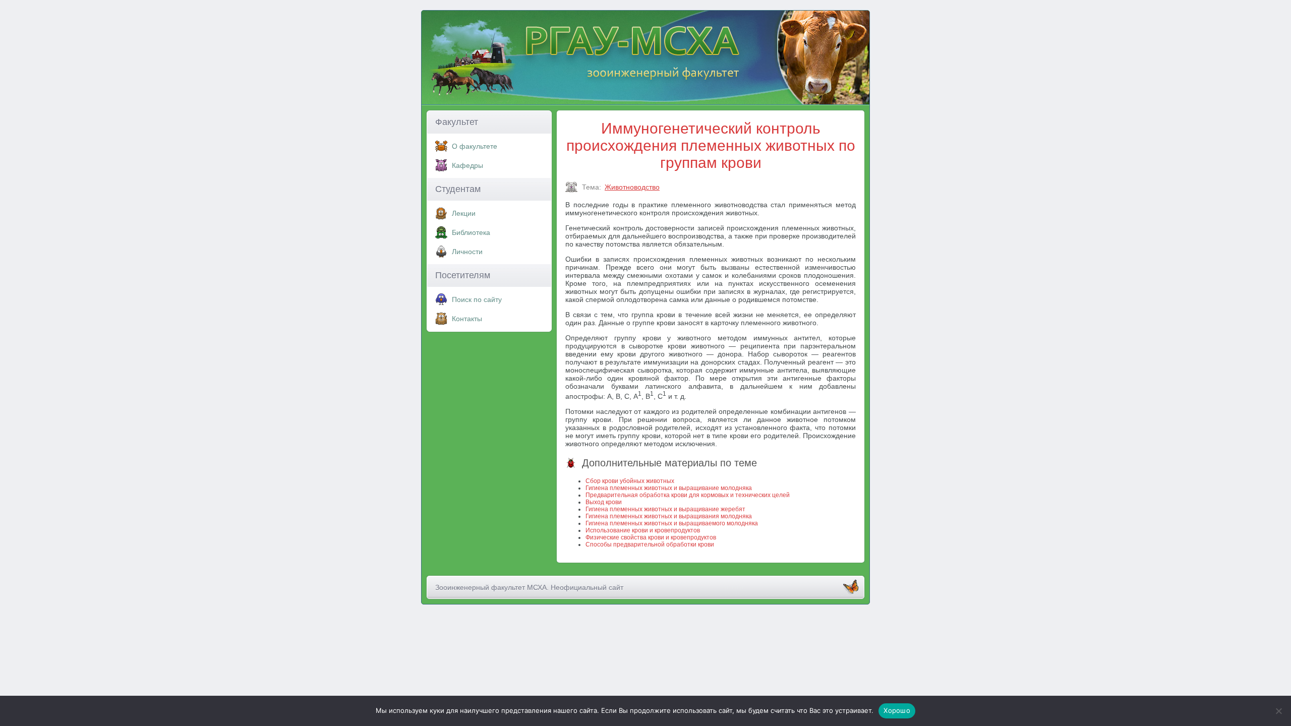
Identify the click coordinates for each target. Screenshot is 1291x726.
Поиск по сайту (477, 299)
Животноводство (632, 187)
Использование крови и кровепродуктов (642, 530)
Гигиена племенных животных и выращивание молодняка (668, 488)
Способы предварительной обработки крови (649, 544)
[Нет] (1278, 711)
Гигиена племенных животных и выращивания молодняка (668, 516)
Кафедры (467, 165)
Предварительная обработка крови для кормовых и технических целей (687, 495)
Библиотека (471, 232)
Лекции (464, 213)
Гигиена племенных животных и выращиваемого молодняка (671, 523)
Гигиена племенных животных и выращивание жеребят (665, 509)
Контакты (467, 319)
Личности (467, 252)
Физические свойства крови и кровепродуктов (650, 537)
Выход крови (603, 502)
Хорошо (897, 710)
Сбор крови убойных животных (629, 481)
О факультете (474, 146)
